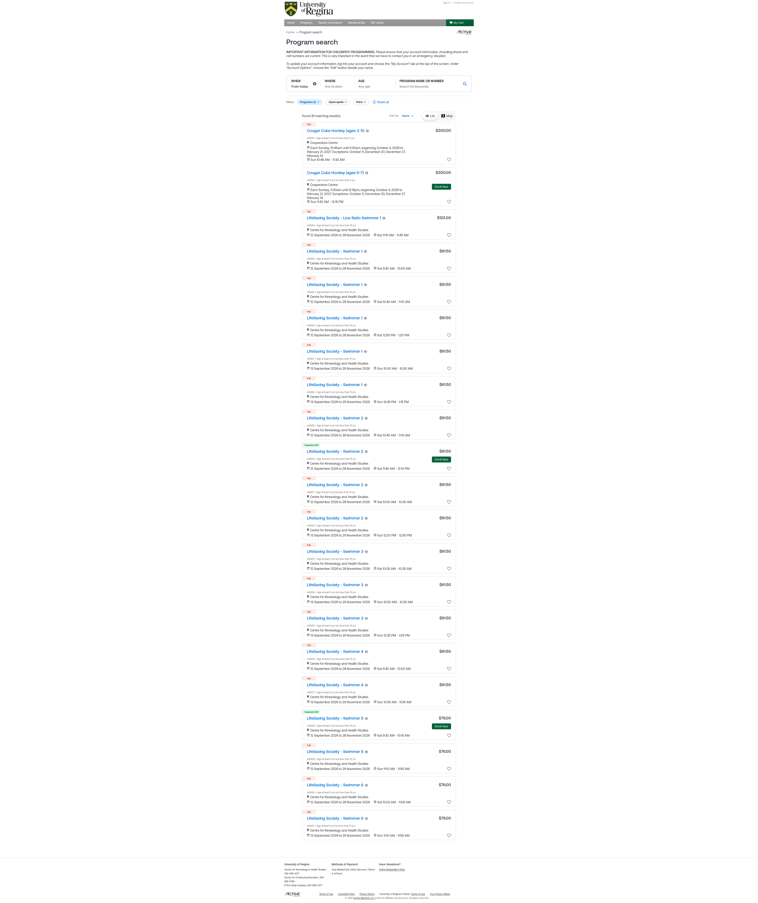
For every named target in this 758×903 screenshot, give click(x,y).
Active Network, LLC (364, 898)
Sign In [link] (446, 2)
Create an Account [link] (464, 2)
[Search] (465, 84)
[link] (335, 130)
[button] (315, 84)
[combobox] (408, 116)
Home (290, 32)
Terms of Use (418, 894)
